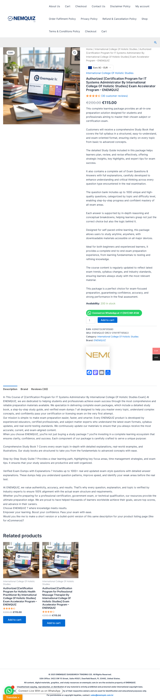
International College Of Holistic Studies (116, 49)
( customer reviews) (114, 95)
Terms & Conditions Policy (64, 31)
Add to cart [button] (14, 619)
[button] (155, 42)
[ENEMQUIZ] (98, 358)
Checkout (81, 6)
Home (89, 49)
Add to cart (107, 320)
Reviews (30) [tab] (39, 389)
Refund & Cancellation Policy (119, 18)
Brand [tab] (24, 389)
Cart (67, 6)
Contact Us (98, 6)
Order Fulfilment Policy (62, 18)
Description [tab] (10, 389)
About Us (54, 6)
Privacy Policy (89, 18)
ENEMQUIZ (100, 340)
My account (142, 6)
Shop (145, 18)
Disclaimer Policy (120, 6)
